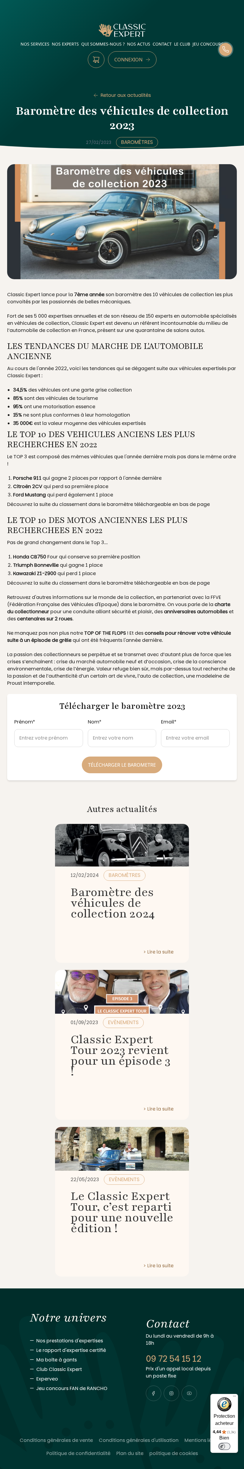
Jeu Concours (208, 44)
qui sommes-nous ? (103, 44)
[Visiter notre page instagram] (171, 1393)
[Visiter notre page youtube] (189, 1393)
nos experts (65, 44)
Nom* (94, 721)
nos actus (138, 44)
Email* (168, 721)
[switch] (224, 1446)
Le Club (182, 44)
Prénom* (24, 721)
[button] (153, 1393)
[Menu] (234, 1397)
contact (162, 44)
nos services (35, 44)
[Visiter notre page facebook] (153, 1393)
